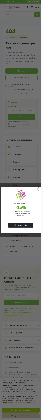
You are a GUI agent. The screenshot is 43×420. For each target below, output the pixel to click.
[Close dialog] (38, 189)
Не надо (21, 230)
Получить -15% (20, 225)
